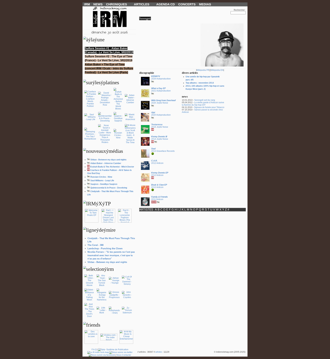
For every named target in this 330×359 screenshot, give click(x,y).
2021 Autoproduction (161, 89)
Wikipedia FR (203, 70)
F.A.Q (94, 349)
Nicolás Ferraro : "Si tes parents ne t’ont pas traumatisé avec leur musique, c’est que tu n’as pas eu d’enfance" (111, 255)
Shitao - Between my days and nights (108, 159)
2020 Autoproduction (161, 113)
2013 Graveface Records (163, 149)
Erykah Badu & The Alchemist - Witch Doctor (112, 167)
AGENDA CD (165, 4)
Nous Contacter (124, 355)
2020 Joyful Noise (163, 101)
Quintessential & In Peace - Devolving (108, 188)
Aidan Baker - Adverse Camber (105, 163)
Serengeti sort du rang (204, 100)
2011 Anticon (159, 198)
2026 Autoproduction (161, 77)
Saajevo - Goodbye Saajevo (103, 184)
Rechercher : (240, 10)
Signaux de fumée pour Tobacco (209, 107)
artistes (158, 352)
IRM (87, 4)
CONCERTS (187, 4)
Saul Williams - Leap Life (102, 180)
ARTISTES (146, 209)
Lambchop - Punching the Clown (105, 248)
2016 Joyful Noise (159, 125)
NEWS (98, 4)
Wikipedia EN (217, 70)
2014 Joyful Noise (159, 137)
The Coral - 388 (95, 245)
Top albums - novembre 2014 (200, 83)
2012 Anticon (157, 162)
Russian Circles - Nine (101, 177)
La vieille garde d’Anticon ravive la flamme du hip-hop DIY (203, 103)
